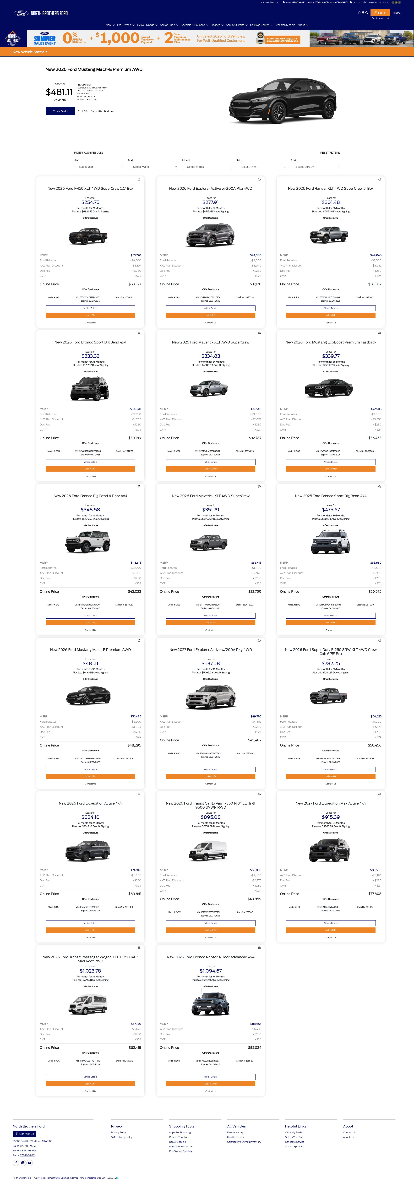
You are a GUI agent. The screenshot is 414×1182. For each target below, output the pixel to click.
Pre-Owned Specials (180, 1151)
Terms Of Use (53, 1178)
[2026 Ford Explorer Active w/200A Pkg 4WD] (210, 235)
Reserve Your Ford (179, 1137)
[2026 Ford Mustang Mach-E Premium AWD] (90, 696)
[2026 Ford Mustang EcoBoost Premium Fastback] (331, 389)
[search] (366, 13)
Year (76, 160)
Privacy (117, 1126)
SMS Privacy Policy (121, 1137)
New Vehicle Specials (180, 1146)
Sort (293, 160)
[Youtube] (399, 2)
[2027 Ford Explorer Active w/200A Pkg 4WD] (210, 696)
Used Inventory (235, 1137)
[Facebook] (393, 2)
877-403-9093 (298, 2)
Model (186, 160)
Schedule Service (294, 1142)
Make (131, 160)
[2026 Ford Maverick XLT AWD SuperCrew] (210, 542)
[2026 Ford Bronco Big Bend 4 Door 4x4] (90, 542)
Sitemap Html (77, 1178)
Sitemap (65, 1178)
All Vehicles (236, 1126)
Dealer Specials (177, 1142)
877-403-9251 (321, 2)
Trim (239, 160)
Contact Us (26, 1133)
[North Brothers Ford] (40, 12)
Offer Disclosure (90, 218)
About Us (348, 1137)
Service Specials (294, 1146)
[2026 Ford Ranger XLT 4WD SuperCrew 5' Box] (331, 235)
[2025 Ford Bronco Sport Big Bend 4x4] (331, 542)
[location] (351, 2)
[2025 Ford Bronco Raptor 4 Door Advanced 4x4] (210, 1003)
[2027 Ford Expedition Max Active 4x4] (331, 850)
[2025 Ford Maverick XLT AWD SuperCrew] (210, 389)
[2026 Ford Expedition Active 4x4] (90, 850)
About (348, 1126)
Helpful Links (295, 1126)
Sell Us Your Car (294, 1137)
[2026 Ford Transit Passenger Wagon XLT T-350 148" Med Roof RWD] (90, 1003)
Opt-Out (101, 1178)
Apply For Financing (180, 1132)
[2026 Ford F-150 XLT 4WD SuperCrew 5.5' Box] (90, 235)
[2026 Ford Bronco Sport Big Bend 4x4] (90, 389)
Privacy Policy (118, 1132)
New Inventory (235, 1132)
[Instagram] (396, 2)
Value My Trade (293, 1132)
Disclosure (109, 111)
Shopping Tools (181, 1126)
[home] (360, 13)
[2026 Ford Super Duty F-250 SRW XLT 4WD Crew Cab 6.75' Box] (331, 696)
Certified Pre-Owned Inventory (244, 1142)
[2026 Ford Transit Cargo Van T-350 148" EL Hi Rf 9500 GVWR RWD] (210, 850)
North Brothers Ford (22, 1178)
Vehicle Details (60, 111)
